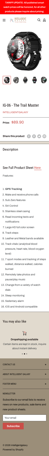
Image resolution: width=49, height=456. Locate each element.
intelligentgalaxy (15, 112)
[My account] (44, 20)
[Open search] (39, 20)
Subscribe (13, 426)
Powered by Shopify (13, 449)
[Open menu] (4, 20)
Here (38, 168)
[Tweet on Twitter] (39, 136)
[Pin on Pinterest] (34, 136)
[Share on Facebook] (29, 136)
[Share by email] (44, 136)
